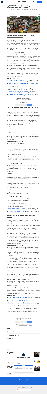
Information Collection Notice (23, 368)
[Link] (5, 36)
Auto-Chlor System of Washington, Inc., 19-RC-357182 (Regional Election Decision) (22, 108)
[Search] (34, 2)
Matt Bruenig (9, 11)
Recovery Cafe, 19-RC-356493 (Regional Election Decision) (21, 216)
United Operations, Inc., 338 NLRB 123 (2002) (17, 205)
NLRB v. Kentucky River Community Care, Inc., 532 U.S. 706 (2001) (21, 304)
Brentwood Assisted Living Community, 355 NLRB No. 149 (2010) (21, 83)
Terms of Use (28, 367)
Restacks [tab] (13, 338)
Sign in (44, 1)
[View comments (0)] (11, 14)
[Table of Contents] (1, 197)
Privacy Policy (30, 368)
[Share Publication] (36, 2)
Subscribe (39, 1)
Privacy (23, 387)
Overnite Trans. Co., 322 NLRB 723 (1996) (16, 199)
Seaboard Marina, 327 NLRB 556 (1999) (16, 208)
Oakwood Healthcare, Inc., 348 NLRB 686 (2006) (17, 300)
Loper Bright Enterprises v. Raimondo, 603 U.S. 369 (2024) (19, 94)
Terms (25, 387)
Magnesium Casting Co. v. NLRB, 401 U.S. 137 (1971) (18, 88)
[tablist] (11, 338)
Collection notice (29, 387)
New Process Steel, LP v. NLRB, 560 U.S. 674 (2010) (18, 80)
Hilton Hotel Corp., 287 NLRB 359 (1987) (16, 211)
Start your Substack (21, 389)
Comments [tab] (9, 338)
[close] (32, 353)
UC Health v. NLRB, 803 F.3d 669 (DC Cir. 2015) (17, 91)
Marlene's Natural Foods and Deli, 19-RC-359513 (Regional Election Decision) (20, 36)
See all (9, 373)
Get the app (28, 389)
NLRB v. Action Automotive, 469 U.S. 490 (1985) (17, 202)
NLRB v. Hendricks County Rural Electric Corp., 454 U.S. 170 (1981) (21, 307)
